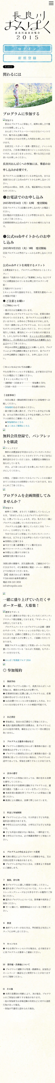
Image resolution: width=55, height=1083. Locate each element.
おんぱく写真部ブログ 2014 (18, 660)
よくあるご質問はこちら (18, 425)
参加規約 (9, 407)
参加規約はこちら (15, 422)
